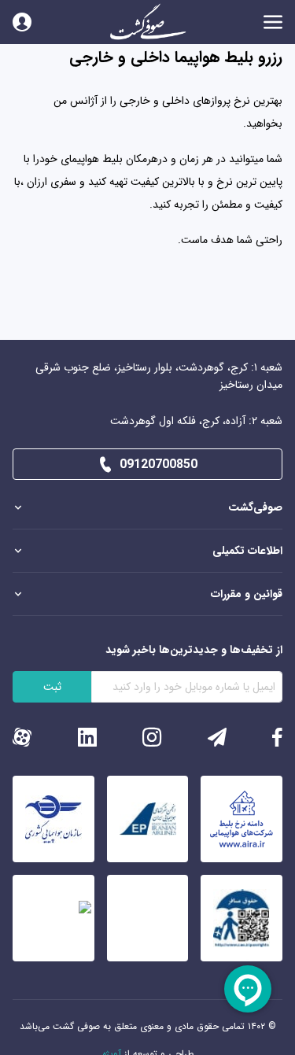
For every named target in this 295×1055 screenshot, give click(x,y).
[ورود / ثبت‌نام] (22, 22)
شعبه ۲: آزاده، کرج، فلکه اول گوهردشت (196, 421)
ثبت (52, 686)
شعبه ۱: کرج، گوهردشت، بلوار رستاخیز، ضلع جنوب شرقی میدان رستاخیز (158, 376)
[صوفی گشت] (147, 22)
